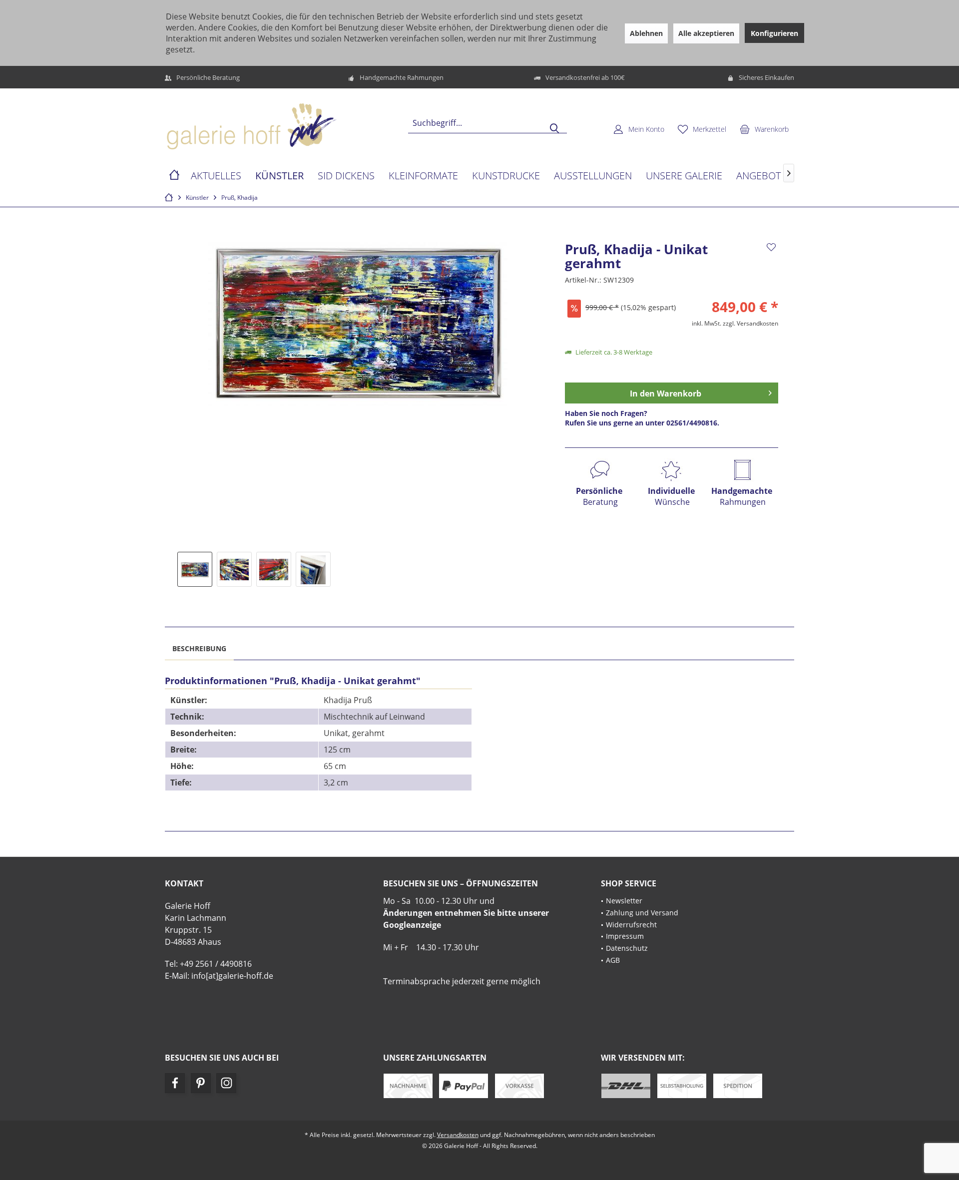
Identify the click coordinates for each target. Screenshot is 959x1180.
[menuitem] (764, 129)
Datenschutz (627, 948)
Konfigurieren (774, 33)
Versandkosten (458, 1135)
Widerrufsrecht (631, 924)
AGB (613, 960)
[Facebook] (175, 1083)
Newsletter (624, 900)
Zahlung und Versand (642, 912)
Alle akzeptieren (706, 33)
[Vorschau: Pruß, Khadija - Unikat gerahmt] (194, 569)
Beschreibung (199, 648)
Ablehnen (646, 33)
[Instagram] (226, 1083)
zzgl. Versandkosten (750, 323)
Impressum (625, 936)
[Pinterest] (201, 1083)
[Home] (174, 176)
